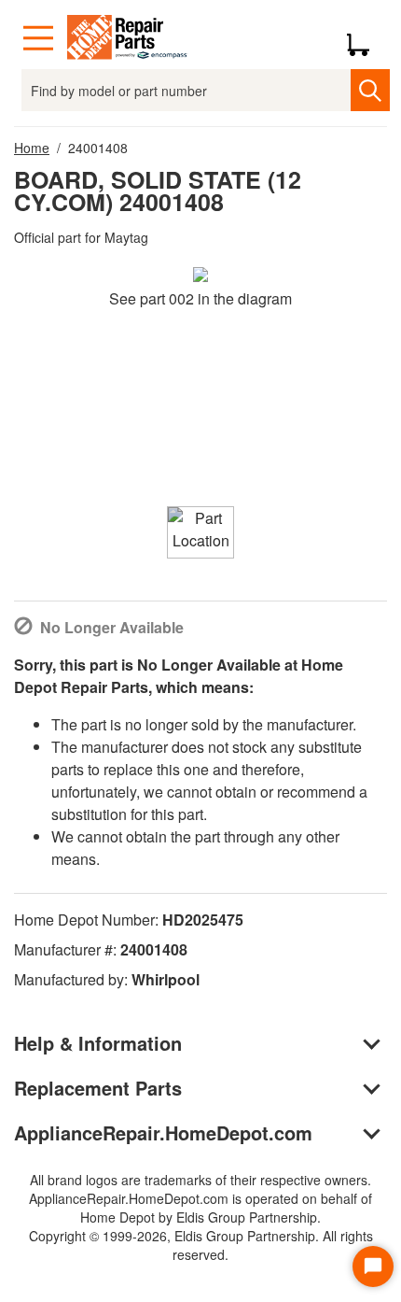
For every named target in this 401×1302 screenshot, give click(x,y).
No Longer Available (112, 627)
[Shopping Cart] (365, 38)
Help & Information (98, 1042)
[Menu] (38, 38)
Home (31, 147)
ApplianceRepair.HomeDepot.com (163, 1132)
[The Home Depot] (127, 38)
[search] (370, 90)
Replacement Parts (98, 1087)
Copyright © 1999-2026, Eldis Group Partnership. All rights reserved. (201, 1245)
